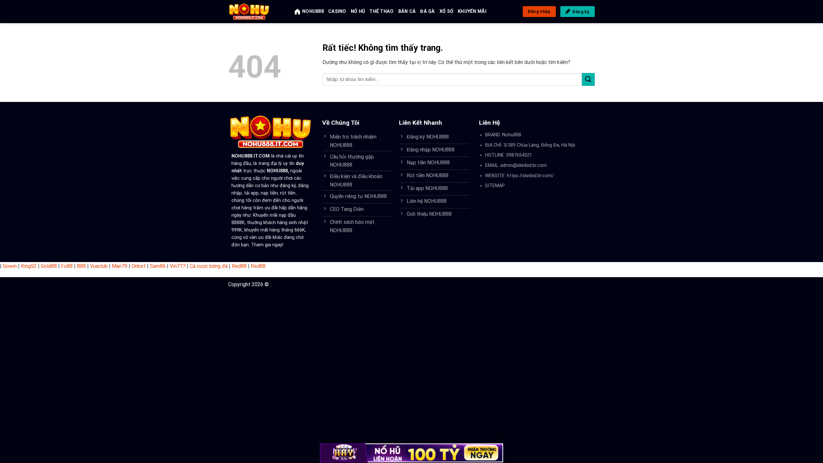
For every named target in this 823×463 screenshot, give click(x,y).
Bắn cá (407, 11)
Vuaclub (99, 266)
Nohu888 (511, 135)
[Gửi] (588, 79)
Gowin (10, 266)
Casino (337, 11)
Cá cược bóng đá (209, 266)
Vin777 (177, 266)
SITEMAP (495, 185)
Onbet (138, 266)
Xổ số (446, 11)
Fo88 (67, 266)
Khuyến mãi (472, 11)
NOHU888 (313, 11)
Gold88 (49, 266)
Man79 (119, 266)
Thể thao (381, 11)
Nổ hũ (358, 11)
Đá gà (427, 11)
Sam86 (158, 266)
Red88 (239, 266)
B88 (81, 266)
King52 (29, 266)
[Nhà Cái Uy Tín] (256, 11)
